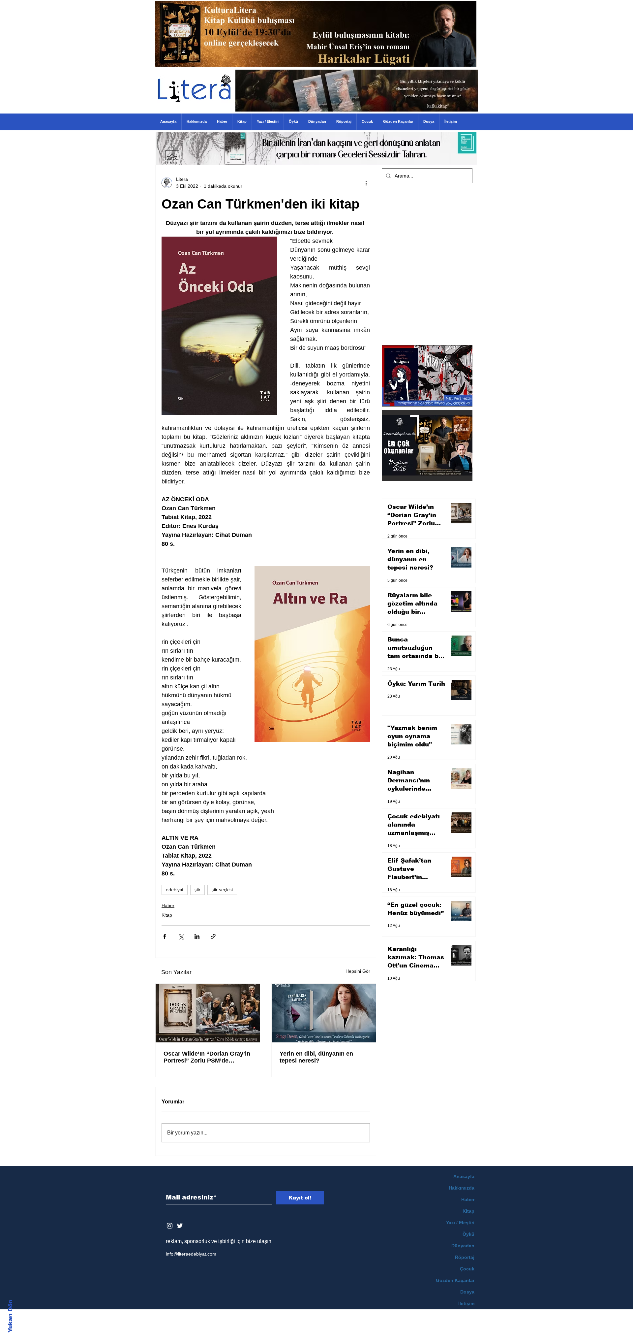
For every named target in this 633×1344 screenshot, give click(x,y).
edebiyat (174, 889)
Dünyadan (462, 1245)
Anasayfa (463, 1176)
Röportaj (464, 1257)
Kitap (167, 915)
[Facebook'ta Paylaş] (165, 936)
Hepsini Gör (358, 971)
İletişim (466, 1303)
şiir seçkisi (222, 889)
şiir (197, 889)
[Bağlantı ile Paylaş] (213, 936)
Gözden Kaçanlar (455, 1280)
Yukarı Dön (10, 1316)
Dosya (467, 1292)
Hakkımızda (461, 1188)
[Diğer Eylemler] (366, 183)
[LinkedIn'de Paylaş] (197, 936)
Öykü (468, 1234)
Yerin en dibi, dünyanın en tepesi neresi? (316, 1057)
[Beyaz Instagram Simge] (169, 1225)
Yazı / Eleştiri (460, 1222)
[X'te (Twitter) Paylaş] (181, 936)
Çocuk (467, 1268)
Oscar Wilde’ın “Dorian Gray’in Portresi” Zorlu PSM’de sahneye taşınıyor (207, 1057)
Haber (168, 905)
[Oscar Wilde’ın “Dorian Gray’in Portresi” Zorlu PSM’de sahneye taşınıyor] (208, 1013)
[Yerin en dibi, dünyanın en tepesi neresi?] (324, 1013)
